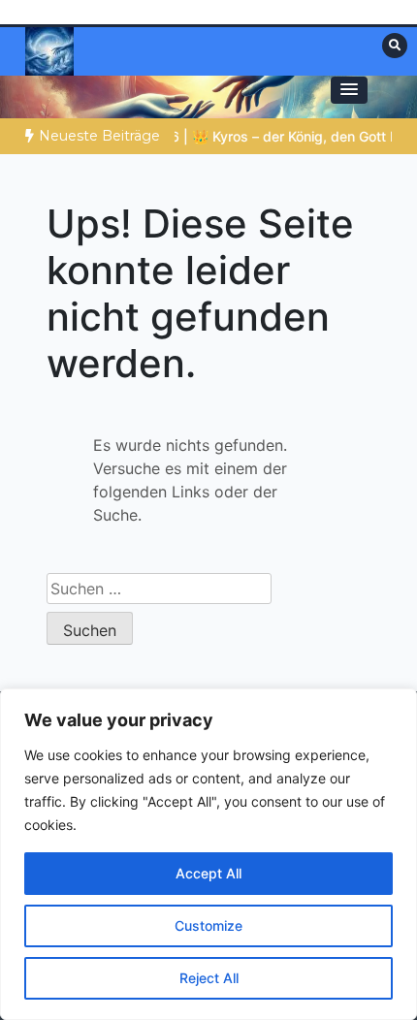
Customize (208, 925)
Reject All (209, 978)
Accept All (208, 873)
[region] (208, 854)
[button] (349, 90)
